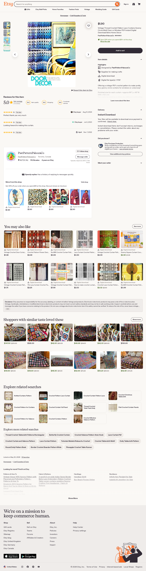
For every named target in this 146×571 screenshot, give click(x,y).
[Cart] (139, 4)
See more (137, 226)
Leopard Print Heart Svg (13, 491)
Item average (18, 101)
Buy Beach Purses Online (84, 480)
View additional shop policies (120, 154)
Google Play (28, 556)
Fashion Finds (74, 9)
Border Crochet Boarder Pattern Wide (47, 448)
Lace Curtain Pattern (49, 442)
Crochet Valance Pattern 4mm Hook (90, 436)
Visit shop (84, 182)
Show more (137, 319)
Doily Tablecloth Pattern (130, 442)
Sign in (126, 4)
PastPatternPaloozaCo (106, 36)
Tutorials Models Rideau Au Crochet (76, 442)
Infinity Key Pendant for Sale (120, 477)
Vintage (87, 9)
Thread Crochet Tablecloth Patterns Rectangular (25, 436)
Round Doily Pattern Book (16, 448)
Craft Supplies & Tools (78, 15)
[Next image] (88, 54)
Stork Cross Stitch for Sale (14, 494)
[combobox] (64, 4)
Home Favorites (58, 9)
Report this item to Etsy (82, 90)
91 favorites (26, 457)
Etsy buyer (77, 112)
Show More (73, 498)
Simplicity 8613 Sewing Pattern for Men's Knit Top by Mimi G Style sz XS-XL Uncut (19, 486)
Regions (139, 567)
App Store (11, 556)
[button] (82, 157)
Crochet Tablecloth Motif (106, 442)
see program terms (126, 149)
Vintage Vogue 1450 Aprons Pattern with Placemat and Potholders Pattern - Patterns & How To (19, 479)
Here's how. (112, 121)
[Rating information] (19, 160)
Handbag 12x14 (80, 477)
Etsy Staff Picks (41, 9)
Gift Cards (115, 9)
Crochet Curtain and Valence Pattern (21, 442)
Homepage (64, 15)
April (80, 132)
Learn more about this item (120, 100)
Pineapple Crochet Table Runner (80, 448)
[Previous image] (15, 54)
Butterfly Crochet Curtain (60, 436)
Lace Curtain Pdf (116, 436)
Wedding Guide (101, 9)
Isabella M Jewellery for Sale (121, 480)
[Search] (117, 4)
